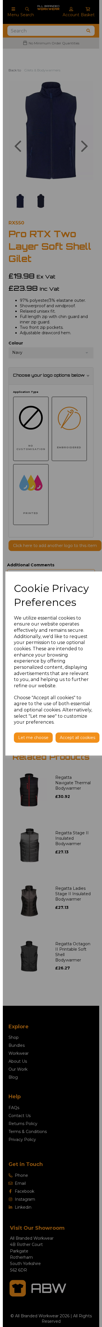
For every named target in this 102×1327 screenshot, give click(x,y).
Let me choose (33, 737)
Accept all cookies (77, 737)
